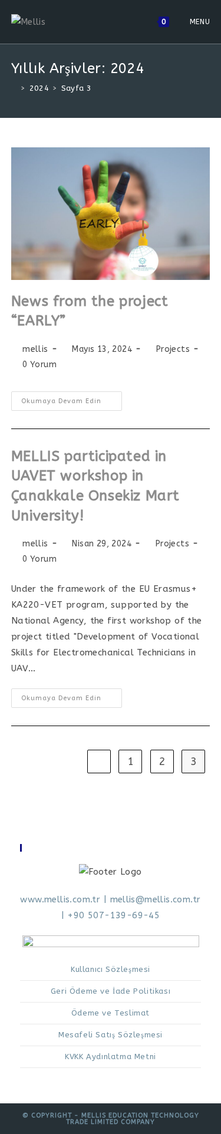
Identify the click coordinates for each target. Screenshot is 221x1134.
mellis (35, 349)
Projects (173, 349)
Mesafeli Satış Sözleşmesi (110, 1034)
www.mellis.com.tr (60, 899)
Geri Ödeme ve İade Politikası (110, 991)
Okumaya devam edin (71, 403)
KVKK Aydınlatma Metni (110, 1056)
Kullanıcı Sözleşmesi (110, 969)
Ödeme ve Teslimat (110, 1012)
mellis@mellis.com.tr (155, 899)
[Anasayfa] (14, 88)
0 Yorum (39, 365)
